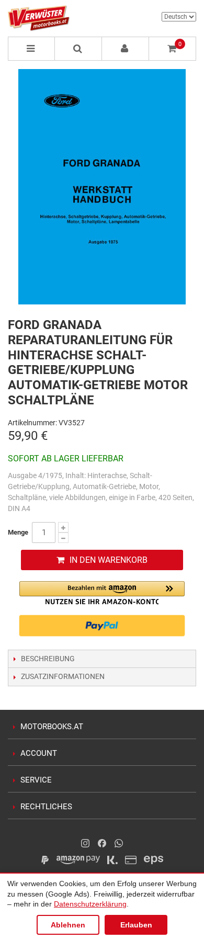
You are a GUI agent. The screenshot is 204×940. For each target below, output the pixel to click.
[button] (102, 593)
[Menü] (31, 48)
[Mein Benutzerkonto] (125, 48)
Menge (18, 532)
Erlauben (136, 925)
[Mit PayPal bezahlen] (102, 626)
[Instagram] (85, 843)
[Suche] (78, 48)
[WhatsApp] (119, 843)
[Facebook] (102, 843)
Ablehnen (68, 925)
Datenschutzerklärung (90, 904)
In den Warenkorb (109, 560)
